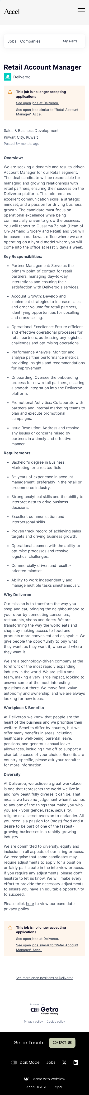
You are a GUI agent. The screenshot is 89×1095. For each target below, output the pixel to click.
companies (30, 41)
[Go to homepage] (11, 11)
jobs (12, 41)
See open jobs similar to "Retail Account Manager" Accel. (47, 112)
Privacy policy (33, 1021)
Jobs (51, 1062)
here (30, 903)
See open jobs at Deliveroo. (37, 103)
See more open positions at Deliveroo (44, 978)
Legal (57, 1087)
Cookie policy (56, 1021)
